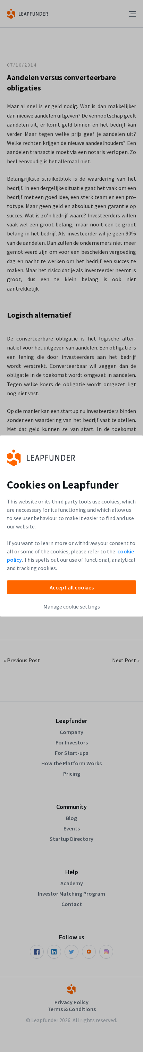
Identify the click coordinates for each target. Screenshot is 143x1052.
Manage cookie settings (71, 606)
